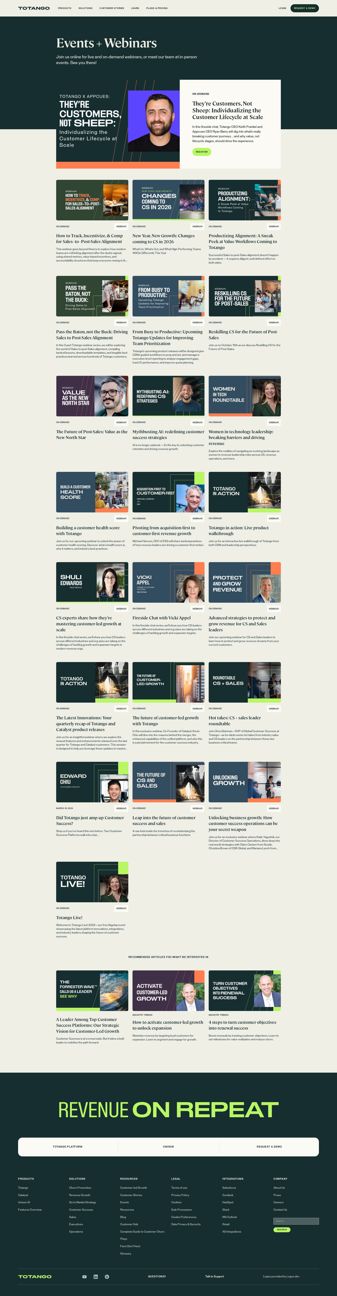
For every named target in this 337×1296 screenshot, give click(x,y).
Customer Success (81, 1209)
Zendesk (227, 1195)
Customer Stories (131, 1195)
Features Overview (30, 1209)
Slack (225, 1209)
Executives (76, 1224)
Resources (127, 1209)
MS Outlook (229, 1217)
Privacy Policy (180, 1195)
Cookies (176, 1202)
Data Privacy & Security (186, 1224)
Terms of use (179, 1187)
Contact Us (280, 1209)
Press (277, 1195)
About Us (279, 1187)
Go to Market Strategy (82, 1202)
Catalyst (23, 1195)
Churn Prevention (80, 1187)
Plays (123, 1239)
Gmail (226, 1224)
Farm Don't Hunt (130, 1246)
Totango (23, 1187)
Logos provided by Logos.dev (281, 1276)
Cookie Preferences (183, 1217)
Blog (123, 1217)
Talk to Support (214, 1276)
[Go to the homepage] (34, 8)
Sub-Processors (181, 1209)
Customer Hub (129, 1224)
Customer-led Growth (133, 1187)
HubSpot (227, 1202)
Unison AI (24, 1202)
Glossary (125, 1253)
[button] (64, 8)
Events (124, 1202)
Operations (76, 1231)
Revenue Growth (79, 1195)
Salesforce (229, 1187)
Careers (278, 1202)
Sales (72, 1217)
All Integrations (231, 1231)
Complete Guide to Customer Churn (142, 1231)
